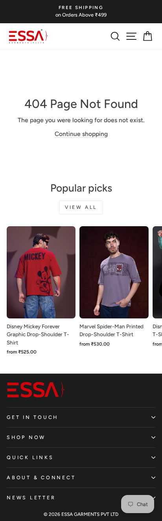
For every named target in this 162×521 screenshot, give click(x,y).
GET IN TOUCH (32, 417)
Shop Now (26, 437)
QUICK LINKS (30, 457)
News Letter (31, 498)
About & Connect (41, 477)
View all (81, 207)
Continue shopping (81, 134)
